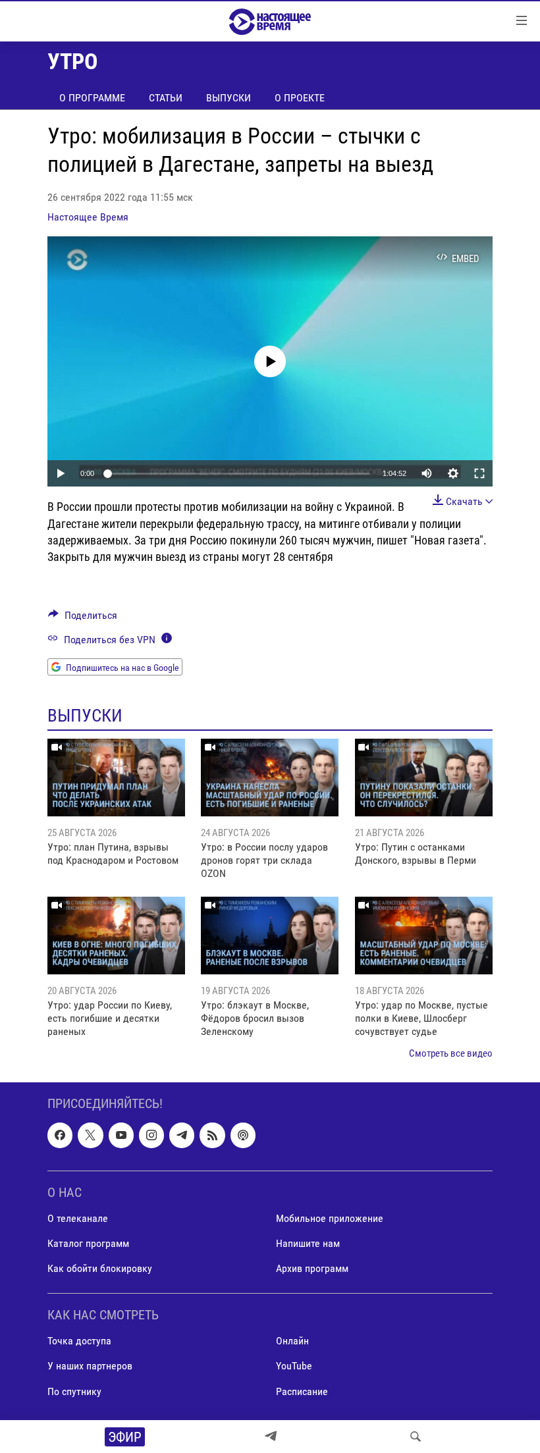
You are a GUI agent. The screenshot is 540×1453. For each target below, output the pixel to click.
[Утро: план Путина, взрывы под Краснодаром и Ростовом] (116, 777)
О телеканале (77, 1218)
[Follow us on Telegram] (181, 1135)
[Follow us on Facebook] (59, 1135)
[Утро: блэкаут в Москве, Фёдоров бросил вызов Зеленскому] (269, 935)
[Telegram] (270, 1436)
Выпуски (228, 98)
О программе (92, 98)
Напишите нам (308, 1243)
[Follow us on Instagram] (151, 1135)
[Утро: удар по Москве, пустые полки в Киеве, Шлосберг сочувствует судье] (424, 935)
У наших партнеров (89, 1366)
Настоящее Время (87, 217)
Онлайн (292, 1341)
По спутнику (74, 1391)
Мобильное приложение (329, 1218)
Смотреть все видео (451, 1053)
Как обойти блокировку (99, 1268)
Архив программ (312, 1268)
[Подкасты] (243, 1135)
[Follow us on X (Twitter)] (90, 1135)
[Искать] (415, 1436)
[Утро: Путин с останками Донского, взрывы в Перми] (424, 777)
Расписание (302, 1391)
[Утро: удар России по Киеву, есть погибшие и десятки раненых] (116, 935)
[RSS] (212, 1135)
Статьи (165, 98)
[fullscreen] (479, 473)
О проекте (300, 98)
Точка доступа (79, 1341)
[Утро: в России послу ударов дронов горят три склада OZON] (269, 777)
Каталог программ (88, 1243)
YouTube (294, 1366)
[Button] (82, 618)
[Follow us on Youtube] (121, 1135)
